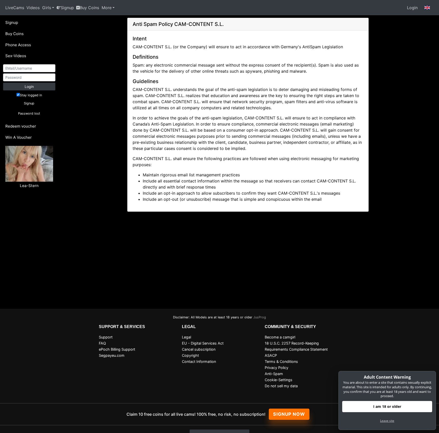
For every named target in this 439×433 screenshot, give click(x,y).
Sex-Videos (15, 55)
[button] (427, 7)
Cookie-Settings (278, 380)
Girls (46, 7)
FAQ (102, 343)
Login (412, 7)
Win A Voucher (18, 137)
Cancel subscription (198, 349)
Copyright (190, 355)
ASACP (271, 355)
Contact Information (199, 361)
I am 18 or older (387, 406)
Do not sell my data (281, 386)
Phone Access (18, 44)
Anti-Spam (274, 374)
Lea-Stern (29, 185)
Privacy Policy (276, 367)
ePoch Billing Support (117, 349)
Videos (33, 7)
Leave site (387, 421)
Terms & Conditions (281, 361)
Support (106, 337)
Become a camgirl (280, 337)
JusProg (259, 317)
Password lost (29, 113)
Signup (67, 7)
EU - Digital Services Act (203, 343)
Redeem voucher (20, 126)
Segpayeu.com (111, 355)
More (107, 7)
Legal (186, 337)
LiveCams (14, 7)
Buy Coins (89, 7)
